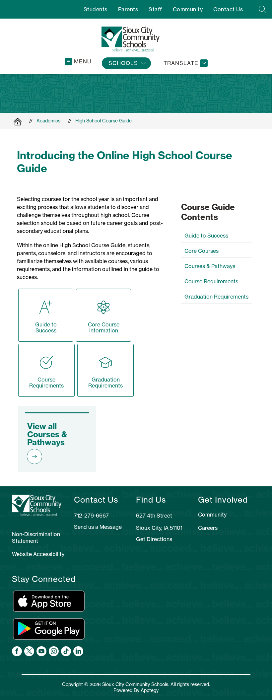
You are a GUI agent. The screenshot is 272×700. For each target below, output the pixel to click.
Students (95, 9)
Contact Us (228, 9)
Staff (155, 9)
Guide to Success (206, 235)
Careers (208, 528)
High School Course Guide (103, 121)
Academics (48, 121)
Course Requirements (211, 281)
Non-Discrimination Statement (36, 537)
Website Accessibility (38, 554)
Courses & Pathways (209, 266)
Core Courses (201, 250)
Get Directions (154, 539)
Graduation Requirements (216, 296)
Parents (128, 9)
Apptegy (150, 690)
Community (188, 9)
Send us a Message (98, 527)
